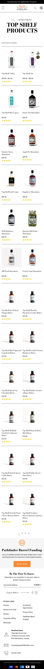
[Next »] (28, 533)
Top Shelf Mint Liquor (10, 112)
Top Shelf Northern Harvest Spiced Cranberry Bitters (32, 515)
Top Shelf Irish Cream (10, 192)
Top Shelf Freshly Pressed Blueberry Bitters (32, 351)
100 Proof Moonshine (10, 271)
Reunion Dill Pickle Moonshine (30, 232)
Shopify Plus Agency (35, 662)
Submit (37, 585)
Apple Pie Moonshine (31, 152)
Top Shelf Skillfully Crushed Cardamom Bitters (9, 433)
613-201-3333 (16, 653)
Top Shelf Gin (28, 73)
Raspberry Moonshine (31, 192)
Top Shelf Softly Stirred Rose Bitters (31, 474)
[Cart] (41, 8)
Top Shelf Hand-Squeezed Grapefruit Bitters (11, 351)
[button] (3, 8)
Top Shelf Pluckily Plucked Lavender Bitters (32, 311)
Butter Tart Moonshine (31, 112)
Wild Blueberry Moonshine (7, 232)
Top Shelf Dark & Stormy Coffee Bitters (11, 474)
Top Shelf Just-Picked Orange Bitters (10, 311)
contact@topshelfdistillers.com (22, 645)
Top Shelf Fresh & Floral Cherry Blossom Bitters (11, 514)
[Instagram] (36, 592)
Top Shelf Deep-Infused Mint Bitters (32, 431)
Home (13, 20)
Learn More (22, 564)
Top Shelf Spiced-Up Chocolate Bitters (9, 391)
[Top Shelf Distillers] (22, 8)
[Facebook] (32, 592)
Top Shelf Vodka (8, 73)
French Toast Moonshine (32, 271)
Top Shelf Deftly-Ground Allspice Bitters (32, 391)
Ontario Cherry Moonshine (7, 153)
